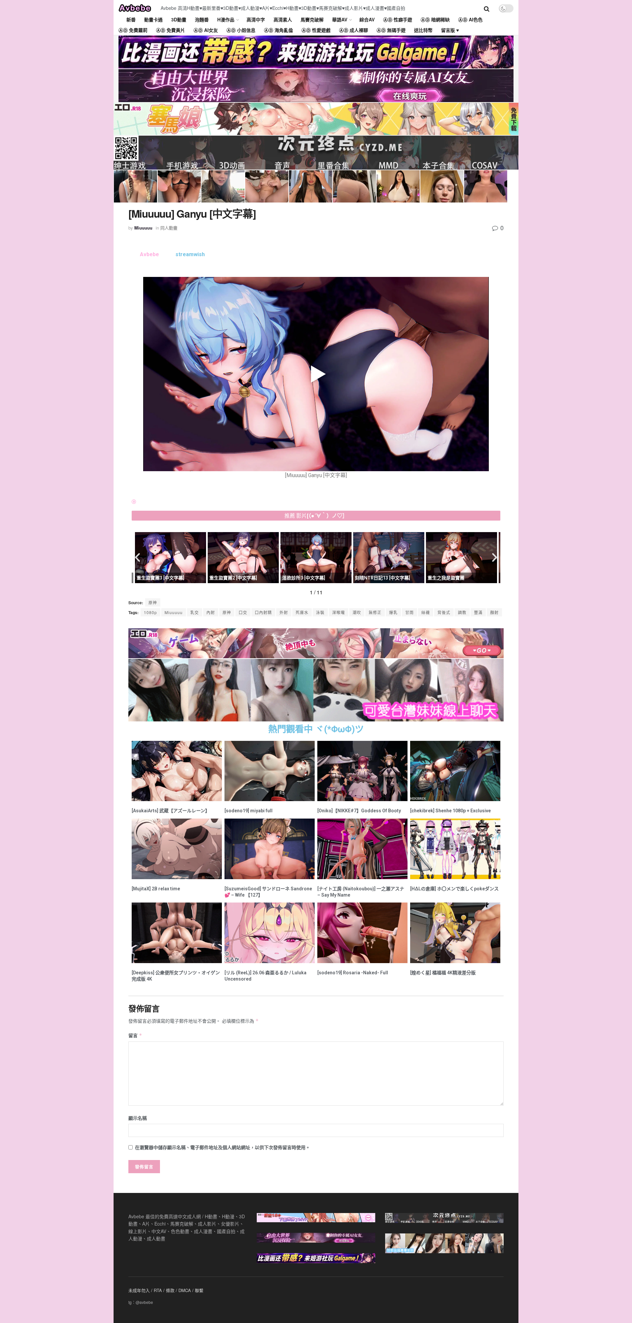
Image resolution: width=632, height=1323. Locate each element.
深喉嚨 (338, 612)
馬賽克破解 (312, 19)
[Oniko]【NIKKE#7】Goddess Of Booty (359, 810)
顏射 (494, 612)
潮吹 (357, 612)
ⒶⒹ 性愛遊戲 (316, 30)
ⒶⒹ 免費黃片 (170, 30)
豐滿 (478, 612)
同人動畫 (168, 228)
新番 (131, 19)
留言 (135, 1035)
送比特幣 (423, 30)
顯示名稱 (137, 1118)
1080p (150, 612)
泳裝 (320, 612)
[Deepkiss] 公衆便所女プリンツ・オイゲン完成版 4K (176, 976)
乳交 (194, 612)
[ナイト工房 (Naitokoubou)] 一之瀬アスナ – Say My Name (360, 892)
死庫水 (302, 612)
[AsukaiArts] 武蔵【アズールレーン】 (171, 810)
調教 (462, 612)
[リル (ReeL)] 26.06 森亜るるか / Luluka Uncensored (265, 976)
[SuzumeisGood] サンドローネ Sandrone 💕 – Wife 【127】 (268, 892)
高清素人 (283, 19)
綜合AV (367, 19)
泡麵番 (202, 19)
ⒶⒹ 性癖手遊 (397, 19)
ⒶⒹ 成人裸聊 (353, 30)
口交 (243, 612)
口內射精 (263, 612)
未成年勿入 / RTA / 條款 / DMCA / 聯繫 (165, 1290)
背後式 (443, 612)
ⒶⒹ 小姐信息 (240, 30)
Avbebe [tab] (149, 254)
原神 (227, 612)
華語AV (339, 19)
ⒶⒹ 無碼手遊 (391, 30)
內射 (210, 612)
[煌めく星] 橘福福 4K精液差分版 (443, 972)
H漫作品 (225, 19)
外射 (283, 612)
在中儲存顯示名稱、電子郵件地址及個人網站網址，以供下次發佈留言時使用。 (222, 1147)
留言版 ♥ (450, 30)
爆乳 (393, 612)
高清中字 (256, 19)
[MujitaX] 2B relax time (156, 888)
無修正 (375, 612)
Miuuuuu (143, 228)
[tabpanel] (316, 378)
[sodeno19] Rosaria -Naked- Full (352, 972)
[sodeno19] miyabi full (248, 810)
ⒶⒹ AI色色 (470, 19)
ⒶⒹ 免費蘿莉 (132, 30)
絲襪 (425, 612)
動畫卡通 (153, 19)
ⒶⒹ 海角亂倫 (278, 30)
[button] (137, 557)
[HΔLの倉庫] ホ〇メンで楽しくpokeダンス (454, 888)
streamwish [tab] (190, 254)
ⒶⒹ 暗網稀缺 (435, 19)
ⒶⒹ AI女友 (206, 30)
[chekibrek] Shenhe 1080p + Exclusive (450, 810)
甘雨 (409, 612)
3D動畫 (178, 19)
